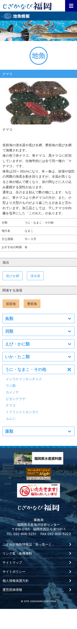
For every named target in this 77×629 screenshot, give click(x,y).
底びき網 (12, 276)
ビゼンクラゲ (15, 399)
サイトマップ (12, 562)
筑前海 (11, 304)
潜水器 (35, 276)
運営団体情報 (12, 590)
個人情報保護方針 (15, 581)
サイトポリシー (13, 572)
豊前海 (32, 304)
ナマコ (11, 405)
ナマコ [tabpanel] (7, 129)
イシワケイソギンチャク (24, 379)
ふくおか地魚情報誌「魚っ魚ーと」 (28, 544)
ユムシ (11, 418)
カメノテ (12, 392)
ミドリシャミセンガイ (22, 412)
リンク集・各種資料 (17, 553)
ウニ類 (11, 386)
